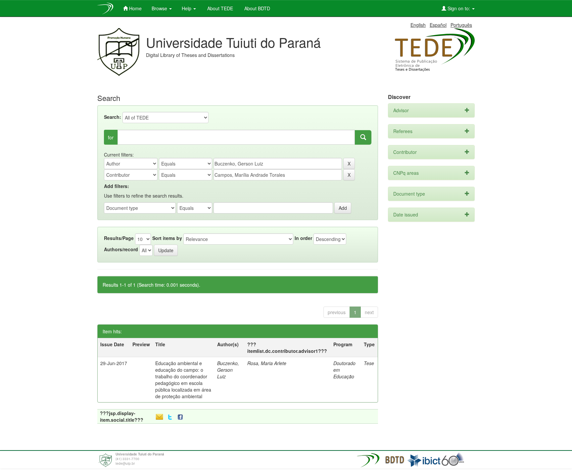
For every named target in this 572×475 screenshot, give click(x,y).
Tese (369, 363)
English (418, 25)
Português (461, 25)
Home (135, 8)
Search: (112, 117)
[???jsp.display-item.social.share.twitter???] (170, 417)
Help (187, 8)
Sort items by (167, 238)
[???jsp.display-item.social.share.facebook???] (181, 417)
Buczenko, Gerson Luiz (228, 370)
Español (438, 25)
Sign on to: (458, 8)
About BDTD (256, 8)
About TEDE (219, 8)
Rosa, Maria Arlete (266, 363)
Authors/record (121, 249)
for (111, 137)
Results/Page (119, 238)
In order (303, 238)
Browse (160, 8)
